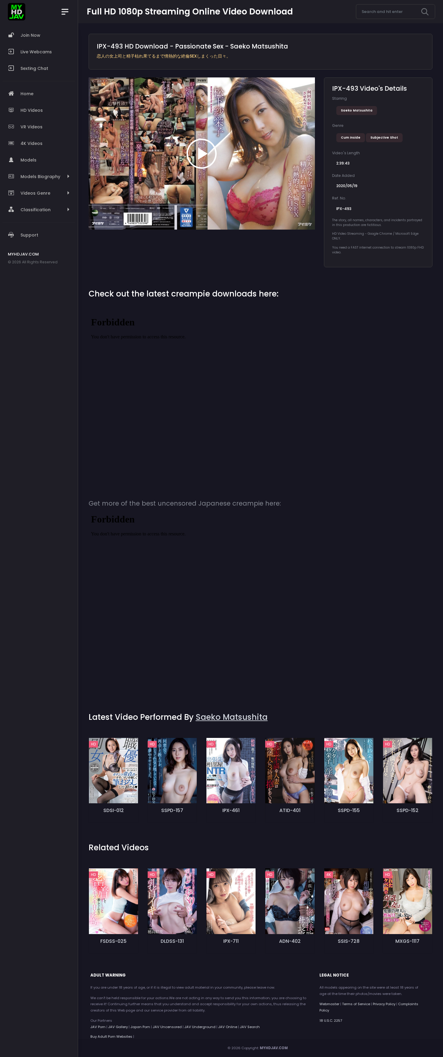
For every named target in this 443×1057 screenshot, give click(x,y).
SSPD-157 (172, 810)
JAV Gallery (118, 1026)
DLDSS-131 (172, 941)
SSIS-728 (349, 941)
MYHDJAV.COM (274, 1048)
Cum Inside (350, 137)
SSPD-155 (349, 810)
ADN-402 (290, 941)
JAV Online (227, 1026)
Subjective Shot (384, 137)
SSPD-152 (408, 810)
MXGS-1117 (407, 941)
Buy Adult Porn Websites (111, 1036)
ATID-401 (289, 810)
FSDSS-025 (113, 941)
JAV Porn (97, 1026)
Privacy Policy (384, 1004)
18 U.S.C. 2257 (330, 1020)
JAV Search (250, 1026)
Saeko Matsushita (356, 110)
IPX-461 (231, 810)
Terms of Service (356, 1004)
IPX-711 (231, 941)
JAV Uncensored (167, 1026)
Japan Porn (140, 1026)
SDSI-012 (113, 810)
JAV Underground (199, 1026)
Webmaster (329, 1004)
